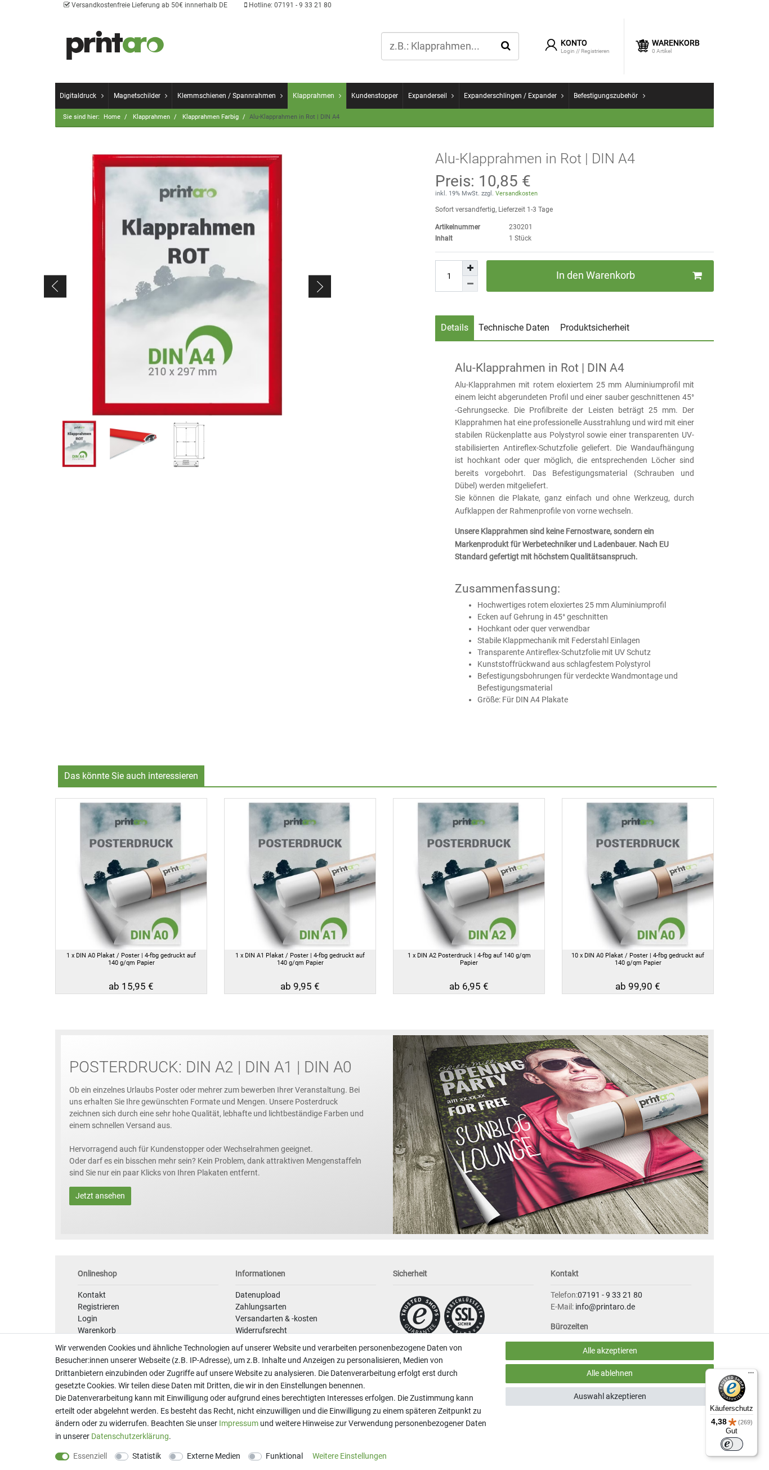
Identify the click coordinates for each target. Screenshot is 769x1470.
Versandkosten (516, 193)
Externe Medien (213, 1455)
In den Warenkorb (595, 275)
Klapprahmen (313, 96)
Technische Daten (514, 327)
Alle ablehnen (610, 1373)
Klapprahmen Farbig (210, 117)
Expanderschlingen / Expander (510, 96)
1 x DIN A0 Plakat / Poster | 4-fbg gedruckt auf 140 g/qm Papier (131, 959)
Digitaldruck (78, 96)
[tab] (454, 327)
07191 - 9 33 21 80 (289, 5)
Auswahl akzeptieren (610, 1396)
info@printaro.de (605, 1306)
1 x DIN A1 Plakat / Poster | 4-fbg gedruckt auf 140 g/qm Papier (300, 959)
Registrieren (98, 1306)
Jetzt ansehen (100, 1195)
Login (87, 1318)
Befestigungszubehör (606, 96)
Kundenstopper (374, 96)
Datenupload (257, 1294)
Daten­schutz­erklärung (130, 1436)
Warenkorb (97, 1330)
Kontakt (92, 1294)
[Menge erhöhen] (470, 268)
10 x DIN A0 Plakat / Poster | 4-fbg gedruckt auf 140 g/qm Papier (637, 959)
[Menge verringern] (470, 284)
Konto (574, 42)
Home (112, 117)
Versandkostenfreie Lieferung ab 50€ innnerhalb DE (148, 5)
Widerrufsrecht (261, 1330)
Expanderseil (427, 96)
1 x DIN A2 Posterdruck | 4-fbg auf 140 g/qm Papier (469, 959)
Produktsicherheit (594, 327)
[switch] (732, 1444)
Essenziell (90, 1455)
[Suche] (506, 45)
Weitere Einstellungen (349, 1455)
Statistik (146, 1455)
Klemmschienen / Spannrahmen (226, 96)
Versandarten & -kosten (276, 1318)
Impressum (238, 1423)
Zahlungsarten (261, 1306)
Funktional (284, 1455)
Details (454, 327)
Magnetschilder (137, 96)
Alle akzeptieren (610, 1350)
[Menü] (751, 1375)
